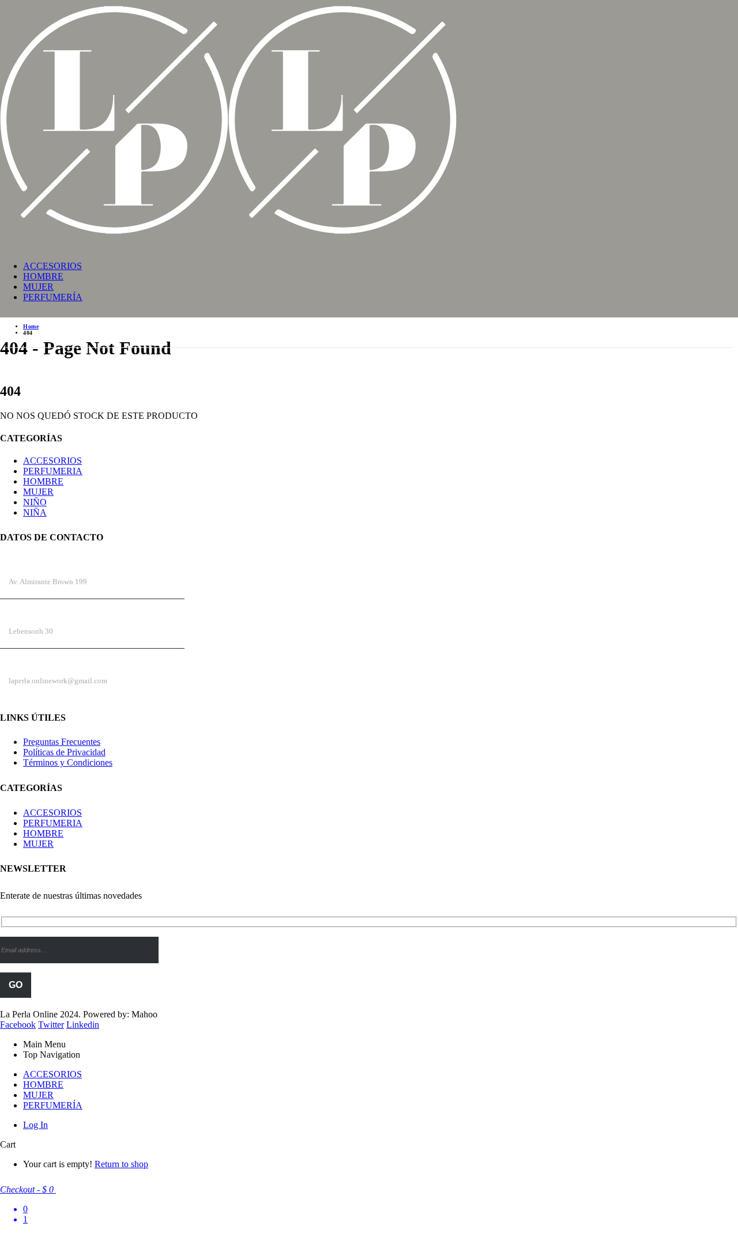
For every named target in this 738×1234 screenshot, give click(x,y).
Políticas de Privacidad (64, 752)
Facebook (18, 1024)
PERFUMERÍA (52, 297)
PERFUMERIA (52, 471)
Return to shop (121, 1164)
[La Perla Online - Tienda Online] (228, 235)
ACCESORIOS (52, 266)
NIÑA (35, 512)
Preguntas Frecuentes (61, 742)
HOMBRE (43, 276)
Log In (35, 1125)
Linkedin (82, 1024)
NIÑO (35, 502)
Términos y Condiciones (67, 762)
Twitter (51, 1024)
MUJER (38, 287)
